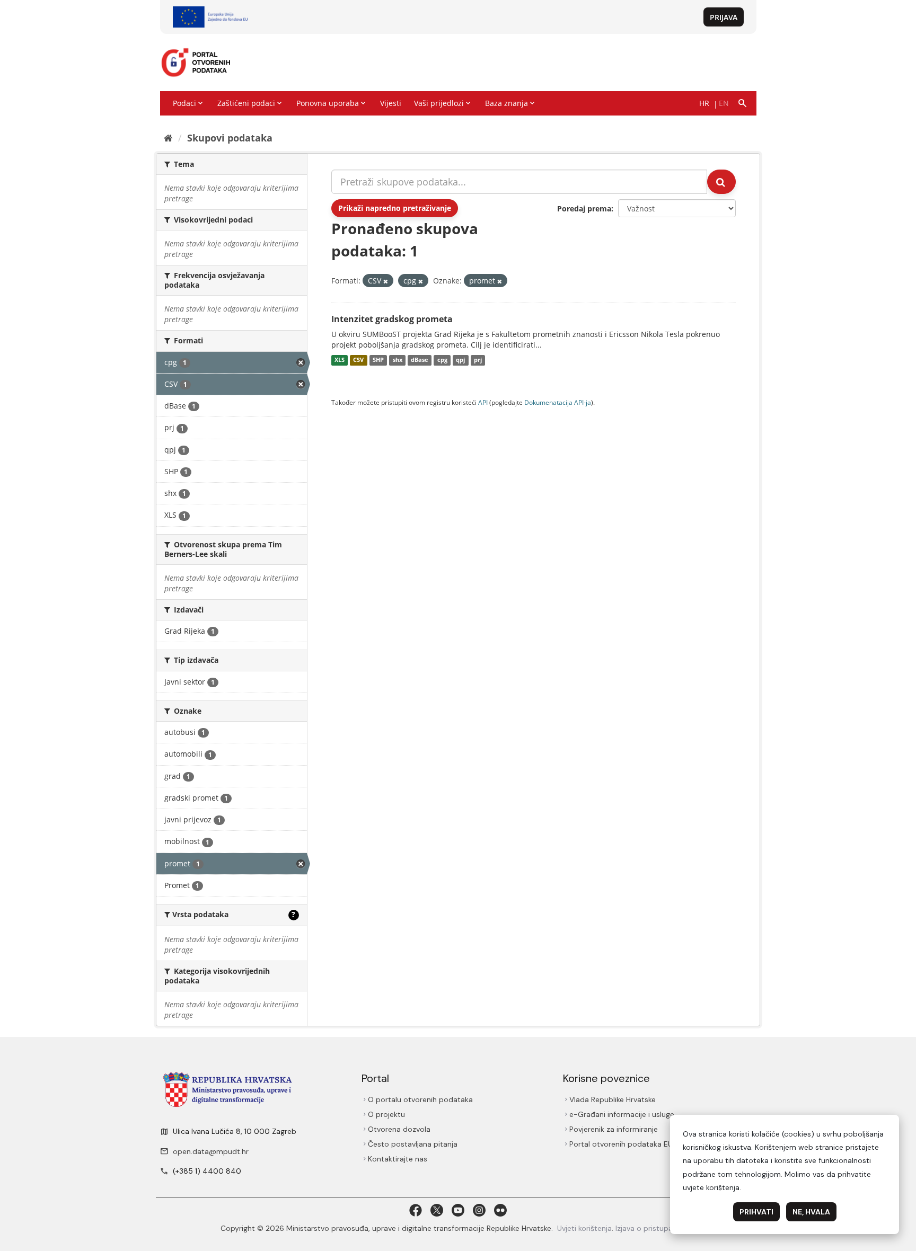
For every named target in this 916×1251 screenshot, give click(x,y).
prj (478, 360)
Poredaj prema (584, 208)
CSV (358, 360)
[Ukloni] (385, 281)
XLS (339, 360)
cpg (442, 360)
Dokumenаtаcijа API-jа (557, 402)
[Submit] (721, 182)
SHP (378, 360)
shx (397, 360)
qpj (460, 360)
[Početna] (168, 137)
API (483, 402)
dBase (419, 360)
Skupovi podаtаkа (229, 137)
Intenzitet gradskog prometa (392, 319)
